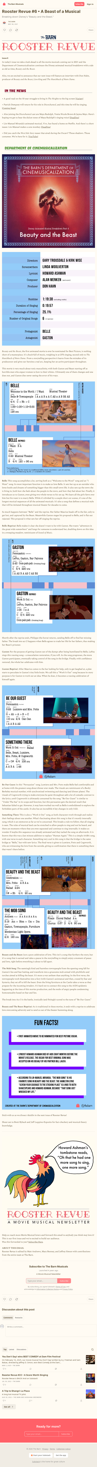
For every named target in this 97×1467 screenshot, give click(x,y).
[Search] (92, 1349)
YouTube (33, 136)
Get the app (61, 1455)
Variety (79, 98)
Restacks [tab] (18, 1318)
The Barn (11, 22)
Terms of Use (61, 1286)
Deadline (74, 117)
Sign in (90, 4)
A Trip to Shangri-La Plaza (16, 1391)
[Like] (4, 30)
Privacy (45, 1449)
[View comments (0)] (10, 30)
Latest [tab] (11, 1349)
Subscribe (79, 4)
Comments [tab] (8, 1318)
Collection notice (63, 1449)
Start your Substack (42, 1455)
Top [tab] (5, 1349)
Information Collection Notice (48, 1289)
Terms (52, 1449)
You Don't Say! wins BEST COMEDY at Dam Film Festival (31, 1356)
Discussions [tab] (21, 1349)
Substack (36, 1461)
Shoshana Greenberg (33, 1397)
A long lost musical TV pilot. (14, 1394)
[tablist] (13, 1317)
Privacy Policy (68, 1289)
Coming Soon (9, 108)
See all (7, 1406)
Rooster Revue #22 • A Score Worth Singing (25, 1375)
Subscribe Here (35, 1242)
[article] (48, 1362)
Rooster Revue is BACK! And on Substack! (20, 1378)
